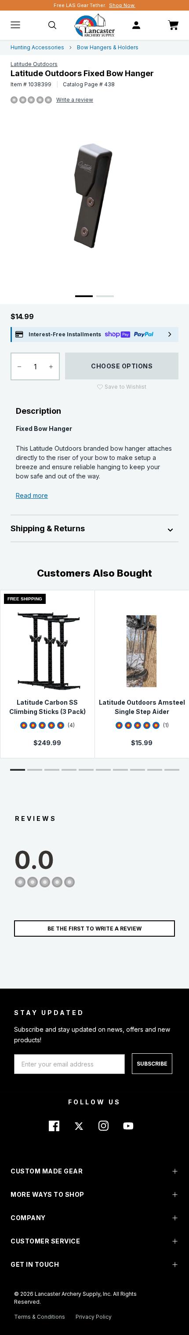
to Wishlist (125, 386)
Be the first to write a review (94, 928)
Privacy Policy (94, 1316)
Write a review (74, 99)
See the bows (130, 5)
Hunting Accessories (37, 47)
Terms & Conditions (39, 1316)
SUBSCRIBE (152, 1063)
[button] (17, 770)
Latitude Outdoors (34, 64)
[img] (14, 100)
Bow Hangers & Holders (107, 47)
